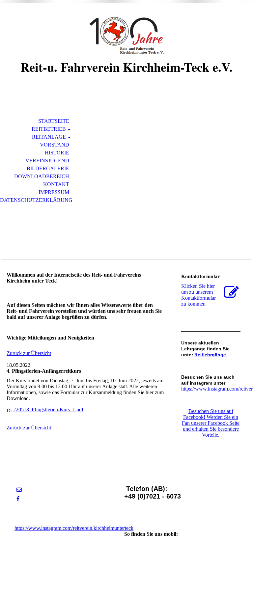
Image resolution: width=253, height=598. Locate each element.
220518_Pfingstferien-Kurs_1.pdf (48, 409)
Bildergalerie (48, 168)
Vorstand (54, 145)
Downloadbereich (41, 176)
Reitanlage (49, 137)
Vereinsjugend (47, 160)
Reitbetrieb (49, 129)
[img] (126, 35)
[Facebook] (17, 499)
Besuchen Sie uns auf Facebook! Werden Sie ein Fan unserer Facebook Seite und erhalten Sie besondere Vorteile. (210, 423)
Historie (57, 152)
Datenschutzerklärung (36, 200)
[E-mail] (19, 489)
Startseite (53, 121)
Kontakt (56, 184)
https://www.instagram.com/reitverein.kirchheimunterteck (73, 528)
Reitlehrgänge (210, 354)
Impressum (54, 192)
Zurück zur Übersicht (29, 353)
